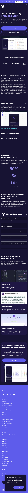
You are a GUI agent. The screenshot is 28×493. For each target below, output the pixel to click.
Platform (4, 401)
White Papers (5, 463)
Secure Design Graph (7, 405)
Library (4, 453)
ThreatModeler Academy (8, 447)
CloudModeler (5, 414)
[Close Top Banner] (26, 2)
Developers (4, 425)
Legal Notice (5, 473)
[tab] (14, 116)
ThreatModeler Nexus (7, 403)
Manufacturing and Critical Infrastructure (11, 431)
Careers (4, 445)
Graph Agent (5, 407)
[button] (25, 6)
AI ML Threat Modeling (7, 423)
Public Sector (5, 432)
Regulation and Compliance (8, 434)
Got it (18, 487)
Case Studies (5, 459)
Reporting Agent (6, 409)
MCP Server (5, 412)
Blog (3, 455)
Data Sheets (5, 457)
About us (4, 441)
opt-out (10, 482)
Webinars (4, 465)
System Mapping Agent (7, 410)
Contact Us (4, 443)
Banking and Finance (7, 427)
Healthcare (4, 429)
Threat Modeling (6, 421)
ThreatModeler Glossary (7, 461)
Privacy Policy (19, 484)
